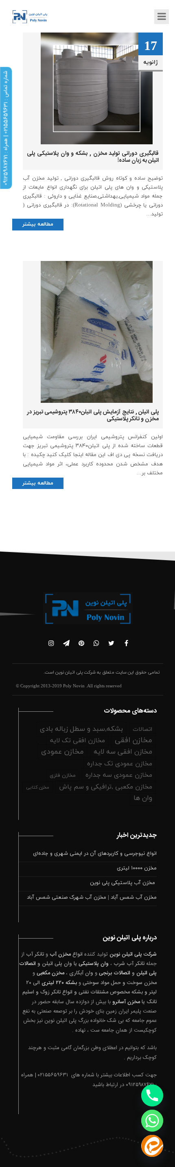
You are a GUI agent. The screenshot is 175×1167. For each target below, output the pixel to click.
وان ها (142, 798)
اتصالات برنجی (114, 973)
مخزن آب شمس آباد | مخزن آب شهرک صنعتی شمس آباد (92, 897)
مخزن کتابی (37, 787)
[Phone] (152, 1095)
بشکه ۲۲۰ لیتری (59, 982)
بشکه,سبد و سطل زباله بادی (81, 729)
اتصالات (142, 729)
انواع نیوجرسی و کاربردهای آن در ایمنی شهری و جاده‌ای (95, 853)
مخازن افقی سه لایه (123, 752)
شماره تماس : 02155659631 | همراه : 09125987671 (5, 128)
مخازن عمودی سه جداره (118, 775)
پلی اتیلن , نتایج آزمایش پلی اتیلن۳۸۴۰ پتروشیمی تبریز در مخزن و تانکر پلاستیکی (93, 415)
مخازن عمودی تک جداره (119, 763)
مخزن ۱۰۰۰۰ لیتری (137, 868)
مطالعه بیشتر (37, 224)
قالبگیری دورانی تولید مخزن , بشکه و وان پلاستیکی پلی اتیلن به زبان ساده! (93, 157)
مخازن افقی (133, 740)
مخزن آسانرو (126, 1001)
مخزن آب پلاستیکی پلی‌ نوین (123, 883)
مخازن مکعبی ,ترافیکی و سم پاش (105, 786)
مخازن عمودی (62, 752)
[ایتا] (152, 1146)
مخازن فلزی (63, 775)
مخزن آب (60, 954)
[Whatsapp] (152, 1121)
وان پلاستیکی (94, 963)
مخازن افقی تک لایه (77, 740)
